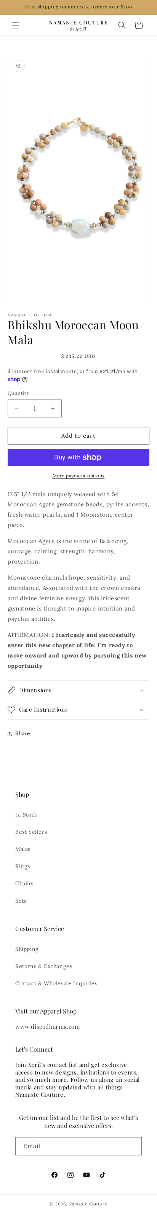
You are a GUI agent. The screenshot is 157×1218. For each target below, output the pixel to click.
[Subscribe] (133, 1148)
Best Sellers (31, 831)
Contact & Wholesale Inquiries (56, 983)
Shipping (27, 949)
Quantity (18, 393)
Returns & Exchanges (43, 966)
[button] (15, 25)
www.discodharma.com (47, 1026)
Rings (22, 866)
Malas (22, 849)
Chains (24, 883)
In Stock (26, 814)
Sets (20, 900)
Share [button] (22, 733)
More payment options (79, 475)
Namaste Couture (88, 1204)
